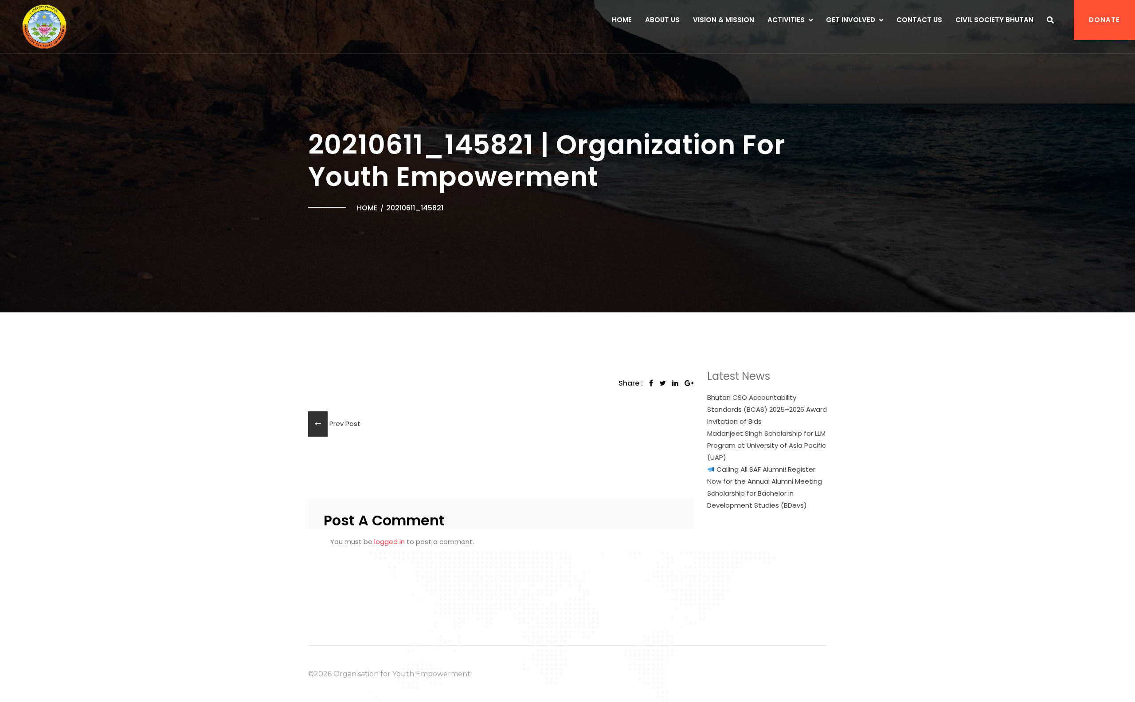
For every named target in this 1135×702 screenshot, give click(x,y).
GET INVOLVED (850, 19)
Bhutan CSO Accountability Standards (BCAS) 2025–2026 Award (767, 403)
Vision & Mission (723, 19)
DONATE (1104, 19)
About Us (662, 19)
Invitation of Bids (734, 421)
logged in (389, 541)
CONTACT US (919, 19)
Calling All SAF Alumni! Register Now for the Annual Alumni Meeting (764, 475)
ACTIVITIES (786, 19)
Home (622, 19)
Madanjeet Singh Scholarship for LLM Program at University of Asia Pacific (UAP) (766, 445)
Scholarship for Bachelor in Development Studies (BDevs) (757, 499)
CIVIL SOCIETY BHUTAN (994, 19)
